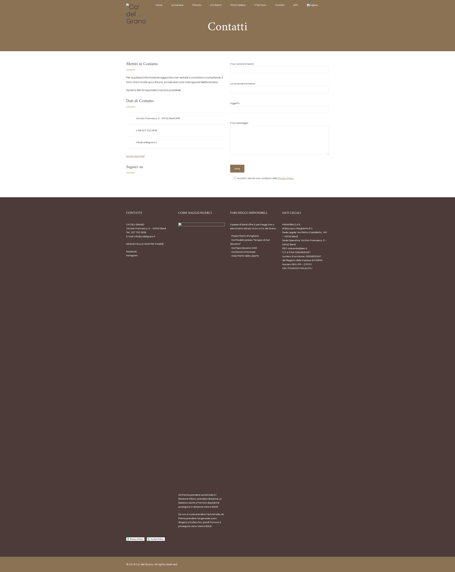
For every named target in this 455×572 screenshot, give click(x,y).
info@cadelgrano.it (146, 142)
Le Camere (177, 5)
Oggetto (235, 103)
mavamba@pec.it (297, 248)
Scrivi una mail (135, 156)
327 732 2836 (138, 232)
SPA (295, 5)
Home (159, 5)
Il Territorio (260, 5)
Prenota (196, 5)
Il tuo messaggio (239, 123)
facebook (131, 251)
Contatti (279, 5)
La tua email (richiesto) (242, 84)
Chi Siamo (216, 5)
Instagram (132, 255)
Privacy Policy (286, 178)
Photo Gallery (238, 5)
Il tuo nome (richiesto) (242, 64)
